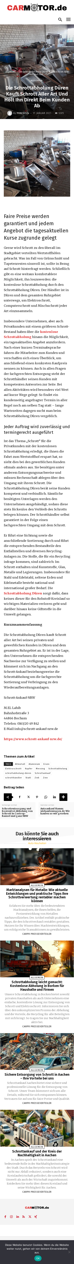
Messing (40, 768)
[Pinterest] (37, 797)
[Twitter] (28, 797)
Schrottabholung (57, 768)
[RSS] (23, 1215)
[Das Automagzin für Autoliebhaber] (37, 7)
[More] (63, 797)
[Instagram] (11, 1215)
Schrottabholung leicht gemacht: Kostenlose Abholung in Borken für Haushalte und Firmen (37, 986)
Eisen (46, 764)
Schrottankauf (42, 773)
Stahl (28, 777)
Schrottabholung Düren (23, 593)
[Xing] (35, 1215)
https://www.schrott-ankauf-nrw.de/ (33, 739)
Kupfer (28, 768)
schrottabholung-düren (18, 773)
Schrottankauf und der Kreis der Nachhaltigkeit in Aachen (37, 1153)
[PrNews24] (10, 113)
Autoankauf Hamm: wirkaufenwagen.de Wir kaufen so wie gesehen (55, 811)
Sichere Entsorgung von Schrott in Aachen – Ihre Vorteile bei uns (37, 1076)
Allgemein (10, 71)
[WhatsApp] (46, 797)
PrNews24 (23, 113)
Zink (37, 777)
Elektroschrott (13, 768)
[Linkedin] (54, 797)
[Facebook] (19, 797)
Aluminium (34, 764)
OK (38, 1258)
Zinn (45, 777)
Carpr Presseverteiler (37, 934)
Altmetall (20, 764)
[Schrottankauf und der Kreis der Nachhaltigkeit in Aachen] (37, 1128)
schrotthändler (13, 777)
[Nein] (69, 1252)
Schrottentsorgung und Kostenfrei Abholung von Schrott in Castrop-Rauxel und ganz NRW (17, 812)
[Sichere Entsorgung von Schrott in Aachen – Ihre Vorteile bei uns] (37, 1051)
